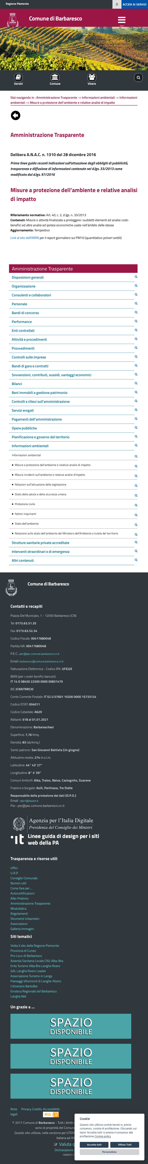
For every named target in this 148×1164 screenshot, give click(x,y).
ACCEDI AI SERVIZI (135, 4)
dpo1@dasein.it (29, 801)
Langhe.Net (18, 996)
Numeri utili (18, 883)
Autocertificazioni (22, 893)
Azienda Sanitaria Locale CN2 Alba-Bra (36, 960)
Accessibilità (51, 1109)
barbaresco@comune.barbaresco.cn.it (41, 661)
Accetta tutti (94, 1144)
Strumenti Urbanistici (24, 918)
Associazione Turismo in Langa (31, 976)
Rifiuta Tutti (124, 1144)
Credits (37, 1109)
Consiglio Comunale (24, 878)
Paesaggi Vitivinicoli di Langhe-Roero (35, 981)
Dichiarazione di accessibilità (74, 1150)
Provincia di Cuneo (23, 950)
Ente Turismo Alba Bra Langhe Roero (35, 965)
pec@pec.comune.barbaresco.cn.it (39, 654)
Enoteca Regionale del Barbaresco (33, 991)
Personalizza (109, 1151)
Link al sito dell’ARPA (24, 237)
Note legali (14, 1112)
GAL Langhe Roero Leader (28, 970)
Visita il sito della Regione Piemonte (34, 945)
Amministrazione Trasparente (30, 903)
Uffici (14, 867)
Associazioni (18, 923)
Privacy (26, 1109)
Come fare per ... (21, 888)
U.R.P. (14, 873)
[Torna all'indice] (15, 114)
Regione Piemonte (17, 3)
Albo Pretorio (19, 898)
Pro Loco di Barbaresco (26, 955)
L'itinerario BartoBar (24, 986)
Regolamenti (19, 913)
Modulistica (18, 908)
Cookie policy (103, 1136)
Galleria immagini (22, 928)
